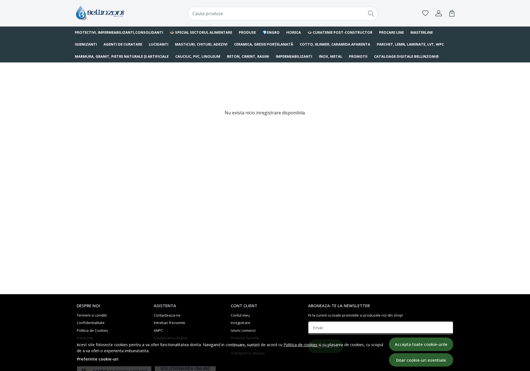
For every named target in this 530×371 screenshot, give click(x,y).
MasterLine (421, 32)
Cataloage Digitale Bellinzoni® (406, 56)
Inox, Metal (330, 56)
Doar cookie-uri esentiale (421, 360)
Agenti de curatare (123, 44)
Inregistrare (240, 322)
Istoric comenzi (243, 330)
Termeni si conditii (92, 315)
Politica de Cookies (92, 330)
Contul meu (240, 315)
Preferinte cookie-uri (97, 359)
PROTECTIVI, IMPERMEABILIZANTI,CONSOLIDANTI (119, 32)
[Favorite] (425, 13)
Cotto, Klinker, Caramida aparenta (335, 44)
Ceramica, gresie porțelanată (263, 44)
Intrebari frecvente (169, 322)
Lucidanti (158, 44)
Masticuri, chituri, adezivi (201, 44)
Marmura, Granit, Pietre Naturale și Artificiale (122, 56)
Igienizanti (86, 44)
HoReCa (293, 32)
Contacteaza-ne (167, 315)
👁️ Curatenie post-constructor (340, 32)
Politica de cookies (300, 344)
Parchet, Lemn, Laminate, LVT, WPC (410, 44)
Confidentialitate (91, 322)
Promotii (358, 56)
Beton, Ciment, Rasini (248, 56)
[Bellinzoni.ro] (109, 13)
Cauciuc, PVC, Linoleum (197, 56)
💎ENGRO (271, 32)
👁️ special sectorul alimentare (201, 32)
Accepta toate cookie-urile (421, 344)
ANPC (158, 330)
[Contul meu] (438, 13)
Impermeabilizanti (294, 56)
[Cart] (452, 13)
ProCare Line (391, 32)
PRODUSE (247, 32)
